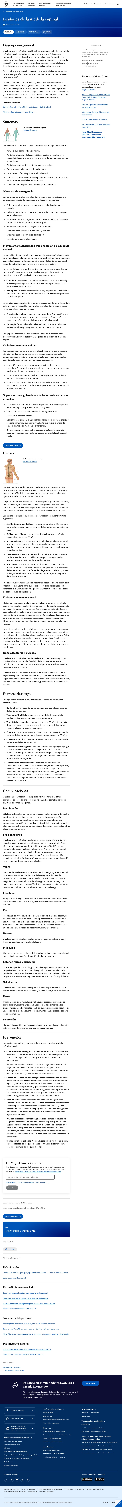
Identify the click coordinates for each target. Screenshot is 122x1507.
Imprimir (11, 1249)
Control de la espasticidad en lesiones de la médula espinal (25, 1293)
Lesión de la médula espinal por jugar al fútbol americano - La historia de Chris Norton (35, 1272)
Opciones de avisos (89, 66)
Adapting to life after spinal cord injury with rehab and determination (29, 1323)
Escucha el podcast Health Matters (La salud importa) (95, 105)
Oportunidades (93, 63)
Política (84, 63)
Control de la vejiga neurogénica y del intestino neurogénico (25, 1298)
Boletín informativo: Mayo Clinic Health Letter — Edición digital (27, 107)
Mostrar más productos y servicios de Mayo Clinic (22, 1354)
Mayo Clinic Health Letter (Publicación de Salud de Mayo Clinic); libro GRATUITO (93, 134)
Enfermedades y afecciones (14, 11)
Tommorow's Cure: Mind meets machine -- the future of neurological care (31, 1329)
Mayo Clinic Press (88, 89)
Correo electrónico (14, 1180)
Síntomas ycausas (8, 32)
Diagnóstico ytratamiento (20, 32)
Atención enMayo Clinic (47, 32)
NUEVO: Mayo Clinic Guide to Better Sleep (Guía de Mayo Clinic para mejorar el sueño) (96, 97)
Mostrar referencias (10, 1258)
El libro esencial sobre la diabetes (94, 119)
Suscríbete (12, 1188)
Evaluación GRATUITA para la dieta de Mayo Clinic (96, 125)
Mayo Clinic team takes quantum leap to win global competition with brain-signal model (36, 1334)
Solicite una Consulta (13, 25)
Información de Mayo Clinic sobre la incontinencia (95, 113)
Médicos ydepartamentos (34, 32)
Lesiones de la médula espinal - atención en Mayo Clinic (24, 1208)
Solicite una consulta (13, 445)
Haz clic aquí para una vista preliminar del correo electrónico (38, 1171)
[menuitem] (8, 32)
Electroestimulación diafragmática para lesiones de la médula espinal (29, 1303)
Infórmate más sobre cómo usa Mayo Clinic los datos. (26, 1182)
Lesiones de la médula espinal (30, 18)
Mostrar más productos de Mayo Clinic (18, 112)
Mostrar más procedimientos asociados (18, 1308)
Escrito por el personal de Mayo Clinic (17, 1203)
